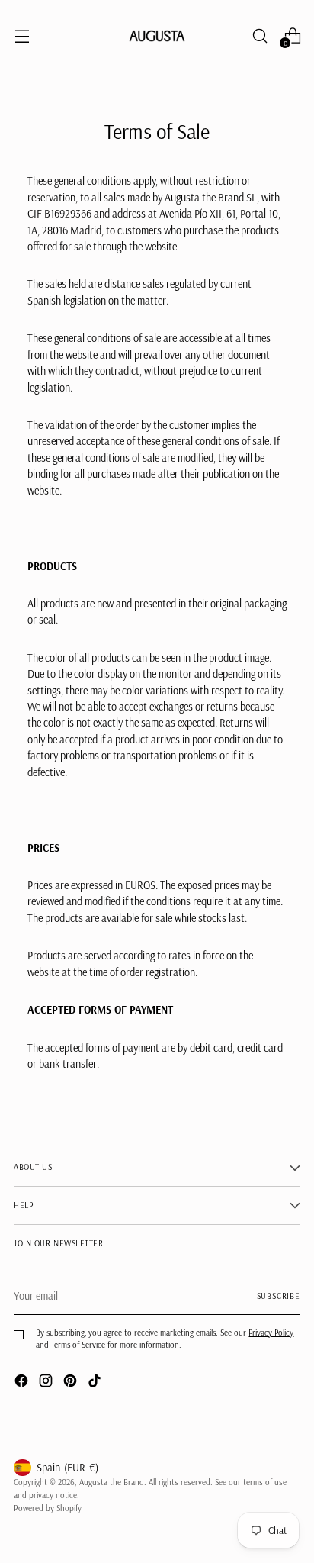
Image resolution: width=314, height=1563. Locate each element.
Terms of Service (79, 1344)
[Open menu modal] (21, 35)
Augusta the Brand (111, 1482)
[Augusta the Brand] (157, 36)
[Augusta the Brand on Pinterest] (71, 1383)
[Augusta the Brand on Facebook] (23, 1383)
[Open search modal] (259, 35)
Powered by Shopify (48, 1508)
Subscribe (279, 1296)
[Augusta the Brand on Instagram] (47, 1383)
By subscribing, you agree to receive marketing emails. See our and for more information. (164, 1338)
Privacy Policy (270, 1332)
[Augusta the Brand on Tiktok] (96, 1383)
